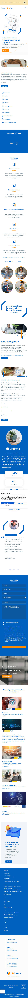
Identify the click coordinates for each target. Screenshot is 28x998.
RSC (4, 904)
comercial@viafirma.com (12, 942)
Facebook (5, 922)
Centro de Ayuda (7, 901)
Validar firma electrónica (8, 879)
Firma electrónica (7, 873)
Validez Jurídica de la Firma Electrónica (11, 912)
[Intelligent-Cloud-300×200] (11, 725)
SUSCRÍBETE (9, 861)
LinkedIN (5, 925)
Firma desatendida (7, 875)
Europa (4, 403)
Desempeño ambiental (8, 917)
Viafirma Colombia (7, 894)
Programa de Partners (8, 888)
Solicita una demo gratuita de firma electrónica (13, 891)
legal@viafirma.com (18, 639)
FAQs (5, 905)
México (4, 414)
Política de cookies (16, 996)
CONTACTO (5, 50)
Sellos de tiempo (7, 878)
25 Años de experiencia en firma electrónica (12, 886)
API (4, 902)
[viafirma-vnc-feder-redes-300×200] (11, 775)
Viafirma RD (6, 892)
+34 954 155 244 (10, 941)
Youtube (5, 927)
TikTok (5, 928)
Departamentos (8, 261)
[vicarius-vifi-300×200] (11, 752)
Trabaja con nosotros (8, 907)
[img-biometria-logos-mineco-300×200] (11, 703)
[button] (9, 569)
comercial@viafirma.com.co (12, 958)
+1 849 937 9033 (14, 964)
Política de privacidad (11, 994)
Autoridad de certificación (9, 914)
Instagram (6, 930)
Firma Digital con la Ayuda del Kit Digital (11, 881)
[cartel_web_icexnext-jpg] (14, 800)
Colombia (4, 406)
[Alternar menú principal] (25, 8)
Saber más (14, 170)
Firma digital (6, 872)
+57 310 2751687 (10, 956)
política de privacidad (14, 622)
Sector (19, 261)
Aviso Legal (5, 994)
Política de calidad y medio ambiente (11, 915)
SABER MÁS (4, 86)
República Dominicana (6, 410)
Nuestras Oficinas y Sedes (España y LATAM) (12, 889)
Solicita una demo (6, 676)
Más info (24, 2)
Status (23, 986)
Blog (4, 899)
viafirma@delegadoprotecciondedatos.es (11, 628)
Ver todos (23, 257)
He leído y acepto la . (12, 622)
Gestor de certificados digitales (10, 876)
